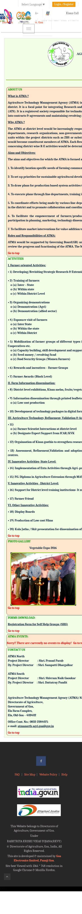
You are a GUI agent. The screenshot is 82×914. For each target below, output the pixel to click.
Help (64, 774)
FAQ (17, 774)
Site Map (29, 774)
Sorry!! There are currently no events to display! (39, 643)
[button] (13, 573)
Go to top (13, 253)
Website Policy (48, 774)
